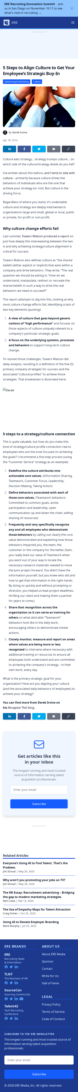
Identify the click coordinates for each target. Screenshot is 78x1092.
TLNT (8, 974)
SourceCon (13, 990)
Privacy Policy (51, 1004)
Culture (37, 81)
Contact (47, 969)
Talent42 (11, 1006)
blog (21, 708)
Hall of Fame (50, 983)
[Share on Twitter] (39, 149)
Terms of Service (53, 1012)
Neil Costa (9, 901)
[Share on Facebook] (24, 149)
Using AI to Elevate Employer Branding (31, 922)
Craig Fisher (10, 913)
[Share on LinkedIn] (9, 149)
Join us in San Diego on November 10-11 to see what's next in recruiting (33, 8)
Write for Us (50, 976)
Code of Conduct (53, 1019)
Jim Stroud (9, 871)
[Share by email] (53, 149)
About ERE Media (53, 954)
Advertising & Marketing (16, 81)
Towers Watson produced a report (45, 236)
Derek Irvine (19, 132)
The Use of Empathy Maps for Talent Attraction (37, 909)
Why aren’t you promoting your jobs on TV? (34, 880)
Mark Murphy (11, 926)
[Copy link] (68, 149)
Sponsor (48, 961)
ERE (7, 954)
